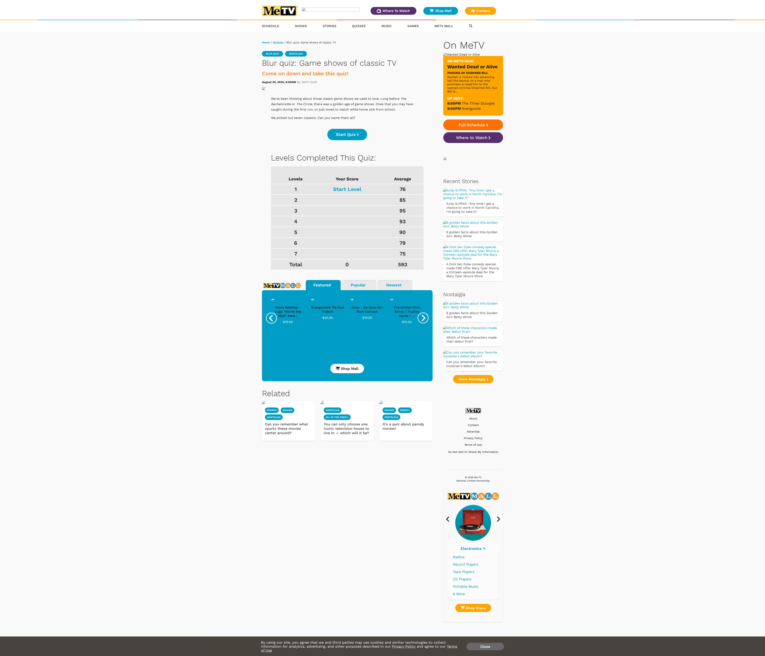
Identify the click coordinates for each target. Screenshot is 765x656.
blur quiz (272, 53)
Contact (483, 11)
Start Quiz (346, 134)
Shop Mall (443, 11)
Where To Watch (396, 11)
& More (459, 594)
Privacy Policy (473, 438)
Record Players (465, 564)
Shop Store (475, 608)
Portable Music (466, 586)
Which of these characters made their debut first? (471, 339)
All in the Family (337, 417)
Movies (287, 410)
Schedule (270, 26)
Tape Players (463, 572)
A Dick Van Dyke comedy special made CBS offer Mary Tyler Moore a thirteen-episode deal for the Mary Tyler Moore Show (472, 270)
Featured (322, 285)
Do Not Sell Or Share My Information (473, 451)
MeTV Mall (443, 26)
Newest (394, 285)
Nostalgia (274, 417)
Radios (458, 557)
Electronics (472, 548)
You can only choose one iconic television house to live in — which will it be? (346, 428)
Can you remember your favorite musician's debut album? (471, 364)
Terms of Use (473, 445)
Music (387, 26)
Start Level (347, 189)
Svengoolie (471, 108)
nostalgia (296, 53)
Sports (272, 410)
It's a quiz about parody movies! (403, 426)
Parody (405, 410)
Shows (301, 26)
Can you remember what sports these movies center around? (286, 428)
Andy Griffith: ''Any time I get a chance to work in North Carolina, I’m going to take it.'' (472, 207)
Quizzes (359, 26)
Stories (329, 26)
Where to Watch (471, 137)
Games (413, 26)
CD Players (462, 579)
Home (266, 42)
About (473, 418)
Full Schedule (472, 124)
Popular (358, 285)
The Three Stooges (478, 103)
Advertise (473, 431)
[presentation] (271, 318)
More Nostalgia (472, 379)
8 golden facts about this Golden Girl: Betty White (472, 234)
